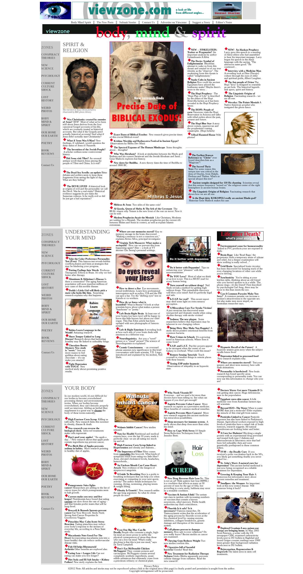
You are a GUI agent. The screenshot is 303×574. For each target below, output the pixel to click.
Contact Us (148, 22)
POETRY (46, 143)
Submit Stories (127, 22)
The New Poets (105, 22)
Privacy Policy (151, 566)
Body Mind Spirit (81, 22)
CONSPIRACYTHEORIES (50, 56)
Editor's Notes (224, 22)
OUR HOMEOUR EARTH (49, 134)
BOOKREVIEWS (47, 152)
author (231, 568)
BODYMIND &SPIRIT (46, 122)
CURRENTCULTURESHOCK (48, 86)
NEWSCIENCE (47, 67)
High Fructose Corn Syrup (82, 419)
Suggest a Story (201, 22)
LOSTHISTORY (47, 99)
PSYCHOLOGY (50, 75)
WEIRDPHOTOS (46, 109)
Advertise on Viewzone (174, 22)
